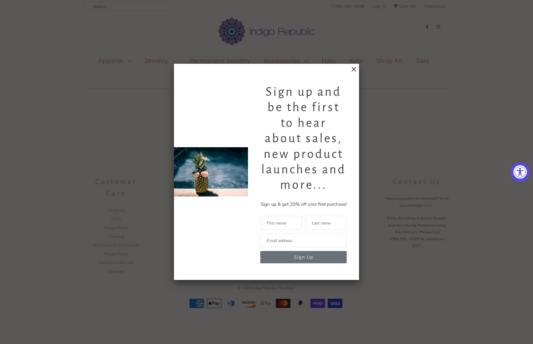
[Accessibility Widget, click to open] (520, 172)
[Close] (354, 69)
